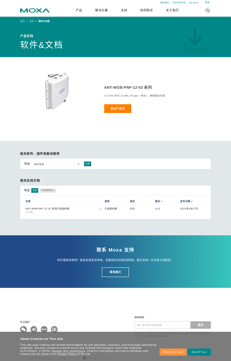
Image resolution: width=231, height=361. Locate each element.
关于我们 (172, 10)
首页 (22, 21)
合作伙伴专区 (179, 3)
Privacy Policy (66, 354)
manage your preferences (68, 351)
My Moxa (194, 3)
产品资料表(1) (48, 190)
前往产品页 (118, 108)
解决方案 (101, 10)
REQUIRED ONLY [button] (173, 352)
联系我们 (164, 3)
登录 (207, 2)
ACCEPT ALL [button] (199, 352)
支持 (124, 10)
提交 (201, 324)
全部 (87, 164)
